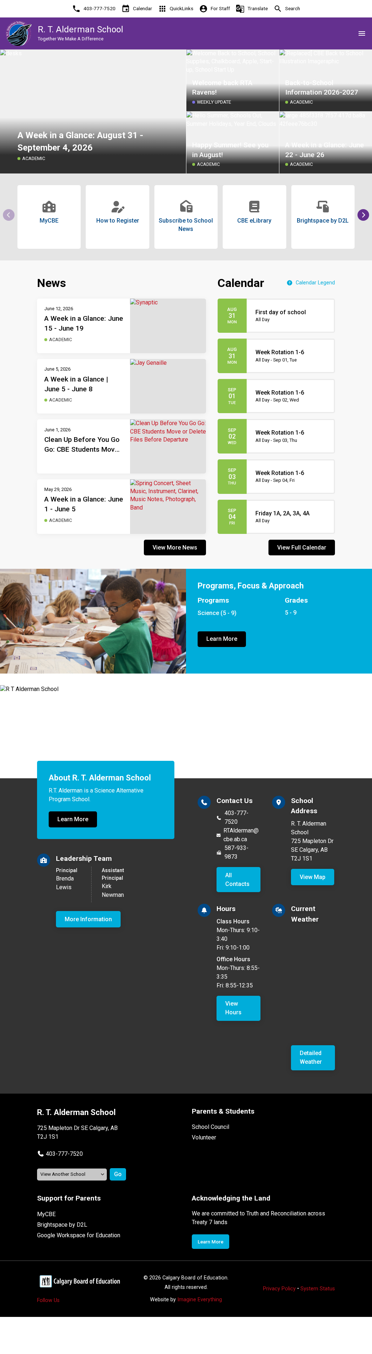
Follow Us (48, 1300)
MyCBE (46, 1214)
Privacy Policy (279, 1289)
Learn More (221, 638)
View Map (313, 877)
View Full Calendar (301, 547)
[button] (363, 215)
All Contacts (237, 879)
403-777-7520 (236, 817)
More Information (88, 919)
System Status (317, 1289)
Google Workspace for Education (78, 1235)
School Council (210, 1126)
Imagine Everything (199, 1300)
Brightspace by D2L (62, 1224)
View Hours (233, 1008)
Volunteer (204, 1137)
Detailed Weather (311, 1057)
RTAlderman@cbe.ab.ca (241, 835)
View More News (175, 547)
